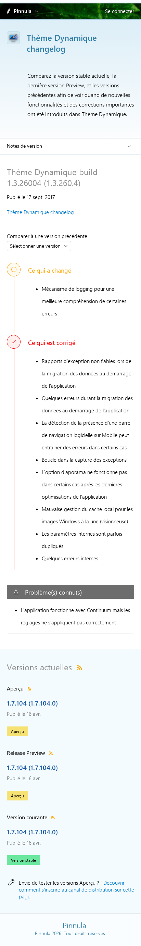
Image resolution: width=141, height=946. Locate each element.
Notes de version (24, 145)
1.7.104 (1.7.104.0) (32, 702)
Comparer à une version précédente (48, 236)
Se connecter (119, 11)
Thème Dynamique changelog (40, 212)
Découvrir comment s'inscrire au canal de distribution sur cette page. (76, 889)
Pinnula (22, 11)
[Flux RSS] (79, 666)
